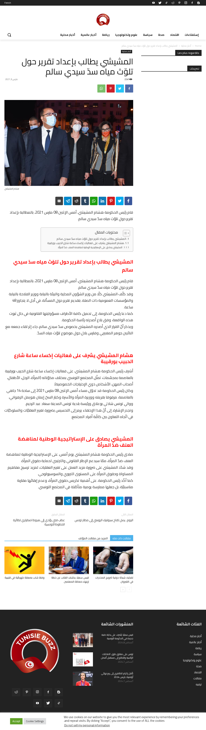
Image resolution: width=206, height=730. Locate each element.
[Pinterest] (179, 3)
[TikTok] (166, 3)
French (7, 3)
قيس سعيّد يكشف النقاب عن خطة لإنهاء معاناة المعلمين (70, 579)
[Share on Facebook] (128, 201)
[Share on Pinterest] (111, 201)
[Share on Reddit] (76, 201)
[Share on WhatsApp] (94, 201)
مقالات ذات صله (121, 538)
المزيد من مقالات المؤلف (93, 538)
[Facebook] (192, 3)
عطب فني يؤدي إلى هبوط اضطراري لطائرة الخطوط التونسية (39, 522)
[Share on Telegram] (68, 201)
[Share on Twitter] (120, 201)
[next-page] (122, 589)
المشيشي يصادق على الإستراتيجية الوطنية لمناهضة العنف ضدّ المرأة (90, 247)
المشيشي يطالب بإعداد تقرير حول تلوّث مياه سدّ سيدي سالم (91, 239)
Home (198, 45)
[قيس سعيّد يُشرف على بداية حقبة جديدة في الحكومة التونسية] (83, 640)
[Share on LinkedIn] (102, 201)
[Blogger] (199, 3)
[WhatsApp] (101, 88)
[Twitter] (160, 3)
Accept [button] (16, 721)
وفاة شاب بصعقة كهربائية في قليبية (24, 577)
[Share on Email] (59, 201)
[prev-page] (129, 589)
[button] (9, 35)
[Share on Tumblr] (85, 201)
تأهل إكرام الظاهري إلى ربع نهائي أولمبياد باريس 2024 (117, 675)
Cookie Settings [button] (35, 721)
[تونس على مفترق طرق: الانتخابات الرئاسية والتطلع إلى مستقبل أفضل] (83, 659)
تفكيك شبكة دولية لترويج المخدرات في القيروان (114, 579)
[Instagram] (186, 3)
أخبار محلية (186, 45)
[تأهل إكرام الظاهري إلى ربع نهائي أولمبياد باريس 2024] (83, 679)
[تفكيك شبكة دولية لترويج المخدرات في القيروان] (113, 560)
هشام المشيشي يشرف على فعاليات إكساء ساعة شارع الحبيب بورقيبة (85, 243)
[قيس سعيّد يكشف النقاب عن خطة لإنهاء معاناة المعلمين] (69, 560)
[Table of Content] (126, 233)
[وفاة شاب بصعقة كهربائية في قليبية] (24, 560)
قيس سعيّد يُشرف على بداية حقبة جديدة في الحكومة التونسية (117, 636)
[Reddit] (173, 3)
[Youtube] (153, 3)
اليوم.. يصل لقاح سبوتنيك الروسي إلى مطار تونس (104, 520)
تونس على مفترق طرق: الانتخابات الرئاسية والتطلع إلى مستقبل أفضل (117, 656)
